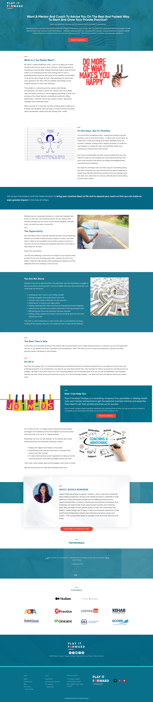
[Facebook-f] (70, 652)
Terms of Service (98, 656)
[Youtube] (76, 652)
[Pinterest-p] (73, 652)
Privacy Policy (87, 656)
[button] (74, 575)
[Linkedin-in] (82, 652)
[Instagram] (79, 652)
